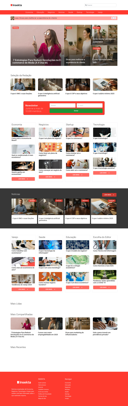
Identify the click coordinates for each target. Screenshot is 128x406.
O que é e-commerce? (74, 138)
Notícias (61, 12)
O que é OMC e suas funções (21, 94)
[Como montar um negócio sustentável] (104, 35)
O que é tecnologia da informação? (47, 252)
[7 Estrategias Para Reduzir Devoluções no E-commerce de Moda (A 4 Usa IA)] (37, 45)
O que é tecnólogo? (100, 153)
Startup (79, 12)
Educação (40, 12)
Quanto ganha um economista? (18, 173)
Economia (29, 12)
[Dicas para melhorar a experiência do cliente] (77, 45)
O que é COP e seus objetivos (76, 94)
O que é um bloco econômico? (77, 283)
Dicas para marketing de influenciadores (74, 334)
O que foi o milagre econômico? (73, 267)
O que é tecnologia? (100, 138)
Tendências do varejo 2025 (22, 285)
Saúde (70, 12)
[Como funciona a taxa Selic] (104, 55)
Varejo (100, 12)
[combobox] (100, 5)
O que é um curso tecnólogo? (49, 268)
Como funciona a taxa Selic (103, 266)
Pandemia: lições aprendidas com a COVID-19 (104, 282)
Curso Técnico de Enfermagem (104, 251)
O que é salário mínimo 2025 (103, 94)
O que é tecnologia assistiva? (104, 168)
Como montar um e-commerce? (73, 154)
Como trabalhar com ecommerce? (19, 252)
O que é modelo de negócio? (76, 251)
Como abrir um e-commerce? (77, 170)
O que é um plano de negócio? (50, 138)
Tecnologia (90, 12)
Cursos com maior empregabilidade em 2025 (48, 334)
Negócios (51, 12)
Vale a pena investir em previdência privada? (102, 334)
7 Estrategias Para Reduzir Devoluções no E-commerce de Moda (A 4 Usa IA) (22, 335)
